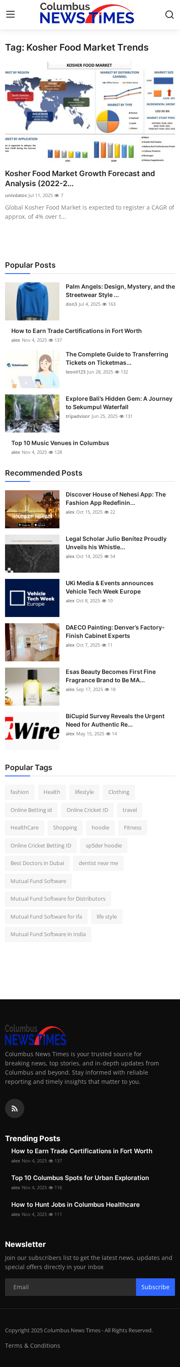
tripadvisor (78, 416)
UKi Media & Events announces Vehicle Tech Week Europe (110, 587)
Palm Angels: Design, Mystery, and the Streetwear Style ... (120, 290)
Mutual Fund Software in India (48, 934)
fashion (19, 792)
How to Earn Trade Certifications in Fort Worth (76, 330)
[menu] (10, 14)
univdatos (16, 195)
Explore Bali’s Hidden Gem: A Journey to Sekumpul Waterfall (119, 402)
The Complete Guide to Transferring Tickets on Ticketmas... (117, 358)
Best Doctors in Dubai (37, 863)
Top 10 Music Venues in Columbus (60, 442)
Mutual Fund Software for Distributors (57, 898)
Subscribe (155, 1287)
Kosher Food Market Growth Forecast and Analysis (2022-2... (80, 178)
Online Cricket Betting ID (40, 845)
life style (107, 916)
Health (52, 792)
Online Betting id (31, 810)
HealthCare (24, 827)
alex (15, 340)
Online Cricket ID (87, 810)
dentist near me (98, 863)
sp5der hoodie (104, 845)
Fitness (132, 827)
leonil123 (75, 372)
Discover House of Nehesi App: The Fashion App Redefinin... (116, 498)
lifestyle (84, 792)
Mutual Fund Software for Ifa (46, 916)
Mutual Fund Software (38, 881)
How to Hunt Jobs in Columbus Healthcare (75, 1204)
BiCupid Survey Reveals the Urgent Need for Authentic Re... (115, 720)
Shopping (65, 827)
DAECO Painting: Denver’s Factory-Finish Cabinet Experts (115, 631)
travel (130, 810)
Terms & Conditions (32, 1345)
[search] (169, 14)
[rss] (14, 1108)
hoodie (100, 827)
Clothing (118, 792)
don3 (71, 304)
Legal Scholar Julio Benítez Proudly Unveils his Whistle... (116, 542)
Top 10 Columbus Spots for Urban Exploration (80, 1178)
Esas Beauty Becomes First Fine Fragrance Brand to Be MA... (111, 676)
